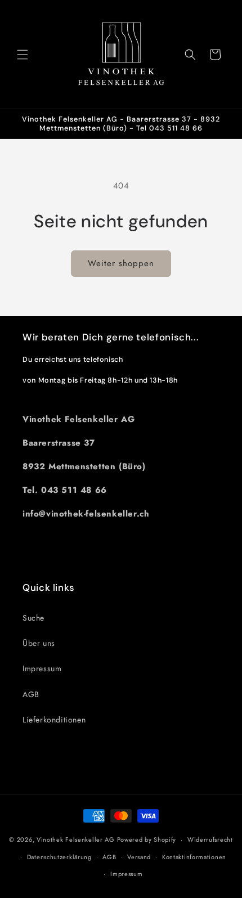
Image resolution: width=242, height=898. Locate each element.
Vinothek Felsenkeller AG (76, 839)
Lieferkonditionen (54, 719)
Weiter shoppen (121, 263)
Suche (33, 617)
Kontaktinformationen (194, 856)
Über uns (39, 643)
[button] (22, 54)
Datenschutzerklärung (59, 856)
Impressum (42, 668)
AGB (31, 694)
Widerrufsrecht (210, 839)
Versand (139, 856)
